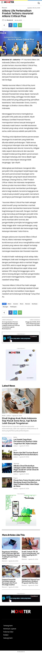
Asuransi (15, 304)
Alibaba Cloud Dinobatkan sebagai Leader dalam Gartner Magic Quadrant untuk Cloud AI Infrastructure (26, 469)
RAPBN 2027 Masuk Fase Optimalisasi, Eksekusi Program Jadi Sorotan (31, 581)
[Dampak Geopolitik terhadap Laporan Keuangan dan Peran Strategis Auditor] (11, 571)
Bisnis (21, 304)
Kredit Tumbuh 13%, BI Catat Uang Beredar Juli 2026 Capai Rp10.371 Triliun (30, 554)
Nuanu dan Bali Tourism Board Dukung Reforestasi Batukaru (26, 454)
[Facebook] (10, 25)
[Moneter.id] (3, 20)
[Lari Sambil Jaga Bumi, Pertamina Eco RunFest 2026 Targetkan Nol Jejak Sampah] (7, 442)
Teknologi (16, 463)
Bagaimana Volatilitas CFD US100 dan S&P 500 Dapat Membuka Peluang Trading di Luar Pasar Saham (11, 555)
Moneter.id (10, 20)
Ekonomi (4, 7)
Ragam (16, 478)
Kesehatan (34, 304)
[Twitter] (15, 25)
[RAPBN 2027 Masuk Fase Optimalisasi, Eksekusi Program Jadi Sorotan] (31, 571)
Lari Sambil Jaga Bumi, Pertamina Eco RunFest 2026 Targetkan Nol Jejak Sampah (25, 441)
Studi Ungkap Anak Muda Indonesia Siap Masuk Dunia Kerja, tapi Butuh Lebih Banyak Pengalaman (19, 420)
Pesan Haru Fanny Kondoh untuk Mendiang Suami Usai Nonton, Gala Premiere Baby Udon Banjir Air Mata (27, 483)
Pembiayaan (13, 306)
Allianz (9, 304)
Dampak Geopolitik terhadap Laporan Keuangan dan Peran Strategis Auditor (9, 582)
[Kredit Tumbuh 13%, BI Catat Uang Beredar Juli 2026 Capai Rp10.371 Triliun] (31, 543)
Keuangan (5, 306)
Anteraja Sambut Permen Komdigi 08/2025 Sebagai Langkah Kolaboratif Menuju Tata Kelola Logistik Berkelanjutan (11, 325)
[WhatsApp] (20, 25)
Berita (3, 415)
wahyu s (9, 415)
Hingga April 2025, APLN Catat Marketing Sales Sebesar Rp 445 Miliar (32, 323)
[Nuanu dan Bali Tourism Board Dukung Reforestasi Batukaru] (7, 455)
